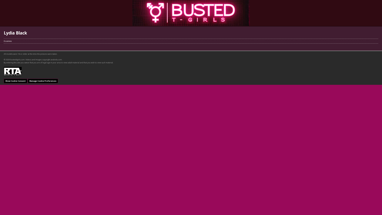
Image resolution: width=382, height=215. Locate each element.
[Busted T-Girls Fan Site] (191, 13)
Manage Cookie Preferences (42, 81)
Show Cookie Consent (15, 81)
